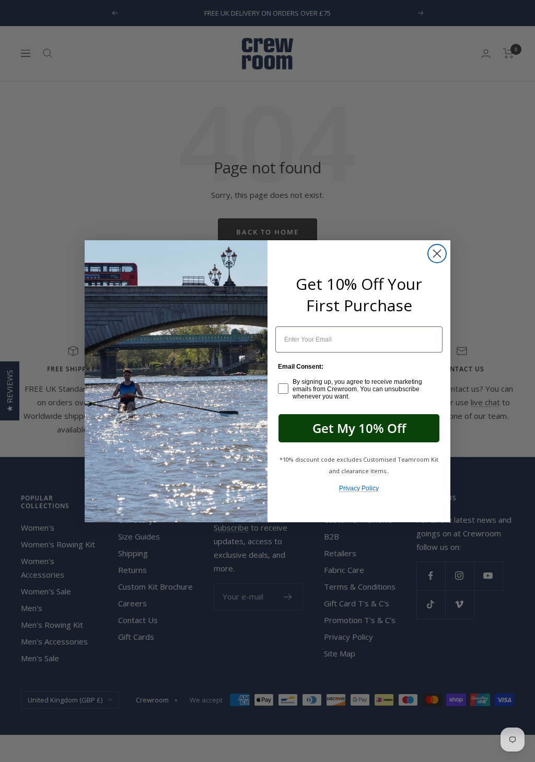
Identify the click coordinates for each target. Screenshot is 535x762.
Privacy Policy (359, 488)
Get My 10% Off (359, 428)
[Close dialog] (437, 253)
